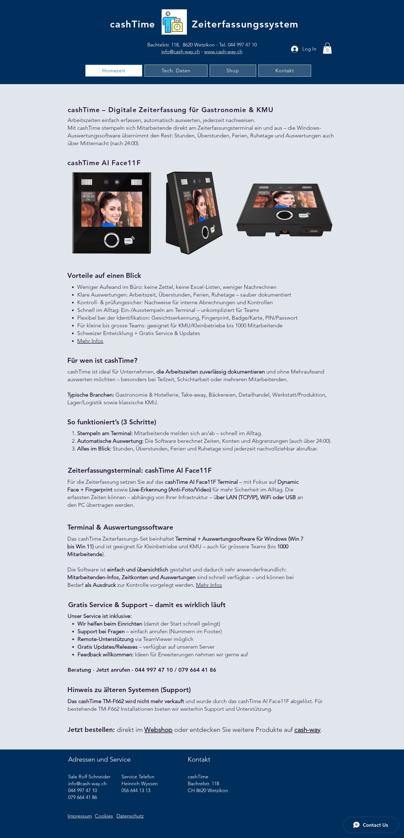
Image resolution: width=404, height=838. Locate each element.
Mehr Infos (90, 341)
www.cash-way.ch (223, 52)
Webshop (158, 730)
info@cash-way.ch (180, 52)
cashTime (132, 24)
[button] (327, 48)
